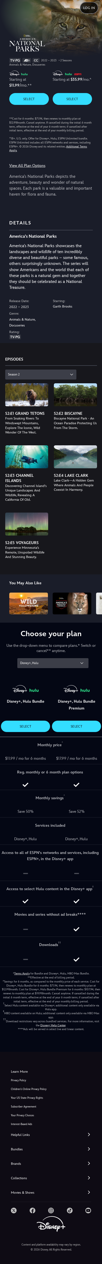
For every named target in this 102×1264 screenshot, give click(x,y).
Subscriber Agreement (23, 1106)
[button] (51, 1135)
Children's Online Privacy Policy (28, 1089)
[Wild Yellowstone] (28, 603)
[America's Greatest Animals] (72, 603)
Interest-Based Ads (21, 1124)
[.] (14, 1210)
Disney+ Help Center (52, 1025)
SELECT (29, 99)
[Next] (94, 602)
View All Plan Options (27, 165)
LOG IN (89, 8)
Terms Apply (22, 973)
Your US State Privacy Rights (27, 1097)
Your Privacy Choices (22, 1115)
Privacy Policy (18, 1080)
